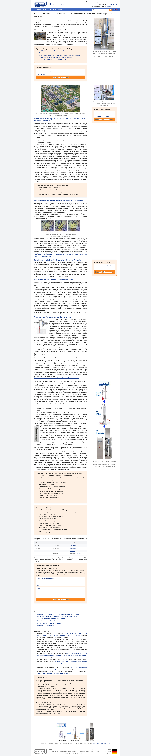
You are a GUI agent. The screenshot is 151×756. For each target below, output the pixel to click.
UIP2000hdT (73, 545)
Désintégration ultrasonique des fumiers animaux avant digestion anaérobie (58, 614)
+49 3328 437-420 (112, 4)
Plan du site (55, 751)
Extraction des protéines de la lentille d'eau (49, 623)
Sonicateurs (37, 10)
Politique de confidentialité (86, 751)
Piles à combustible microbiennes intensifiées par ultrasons (55, 57)
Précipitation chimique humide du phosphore (51, 53)
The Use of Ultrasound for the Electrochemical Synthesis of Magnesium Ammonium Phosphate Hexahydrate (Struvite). (62, 662)
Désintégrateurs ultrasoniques (45, 625)
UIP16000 (72, 551)
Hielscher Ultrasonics (58, 4)
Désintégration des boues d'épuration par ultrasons (53, 51)
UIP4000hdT (73, 548)
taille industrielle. (105, 743)
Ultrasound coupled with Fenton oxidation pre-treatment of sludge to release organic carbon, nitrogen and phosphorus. (62, 634)
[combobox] (100, 10)
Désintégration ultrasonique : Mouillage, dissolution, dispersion (54, 621)
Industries (53, 10)
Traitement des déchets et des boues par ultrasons (51, 619)
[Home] (40, 3)
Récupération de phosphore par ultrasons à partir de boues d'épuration (57, 616)
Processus (45, 10)
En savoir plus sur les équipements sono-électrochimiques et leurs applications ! (56, 378)
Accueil (50, 749)
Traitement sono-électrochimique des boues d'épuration (54, 59)
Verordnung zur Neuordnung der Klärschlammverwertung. (53, 673)
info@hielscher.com (112, 6)
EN (114, 10)
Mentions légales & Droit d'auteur (68, 751)
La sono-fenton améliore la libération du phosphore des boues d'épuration (59, 55)
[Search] (110, 10)
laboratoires (96, 743)
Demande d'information (60, 77)
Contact (60, 10)
